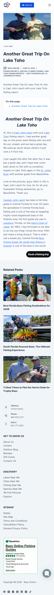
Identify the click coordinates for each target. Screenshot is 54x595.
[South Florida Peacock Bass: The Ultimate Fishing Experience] (27, 328)
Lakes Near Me (11, 477)
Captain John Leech (14, 200)
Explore (7, 496)
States (6, 513)
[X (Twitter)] (9, 592)
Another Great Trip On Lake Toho (30, 106)
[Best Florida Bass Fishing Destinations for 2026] (27, 287)
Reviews (7, 453)
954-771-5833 (17, 425)
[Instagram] (13, 592)
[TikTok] (30, 592)
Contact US (9, 460)
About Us (8, 441)
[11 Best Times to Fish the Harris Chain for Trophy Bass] (27, 369)
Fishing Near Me (12, 485)
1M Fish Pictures (12, 492)
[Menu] (49, 5)
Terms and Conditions (15, 520)
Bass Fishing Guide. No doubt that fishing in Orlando (24, 242)
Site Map (8, 516)
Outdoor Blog (10, 449)
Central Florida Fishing (31, 71)
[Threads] (17, 592)
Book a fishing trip (38, 254)
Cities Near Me (11, 481)
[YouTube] (26, 592)
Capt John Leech (23, 132)
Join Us (28, 5)
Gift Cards (9, 457)
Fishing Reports (11, 71)
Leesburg (8, 223)
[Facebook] (4, 592)
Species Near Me (12, 488)
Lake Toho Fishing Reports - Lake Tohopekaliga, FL (26, 72)
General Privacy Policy (15, 528)
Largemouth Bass (12, 76)
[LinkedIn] (22, 592)
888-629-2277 (17, 417)
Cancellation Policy (13, 524)
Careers (7, 445)
